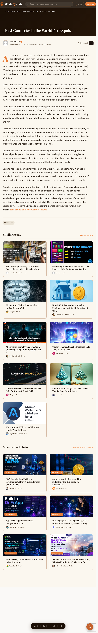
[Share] (61, 626)
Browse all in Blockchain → (83, 448)
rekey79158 (15, 42)
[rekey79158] (5, 43)
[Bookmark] (54, 626)
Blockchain (15, 11)
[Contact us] (89, 626)
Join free (90, 4)
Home (7, 11)
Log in (80, 4)
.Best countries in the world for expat (28, 209)
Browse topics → (86, 235)
